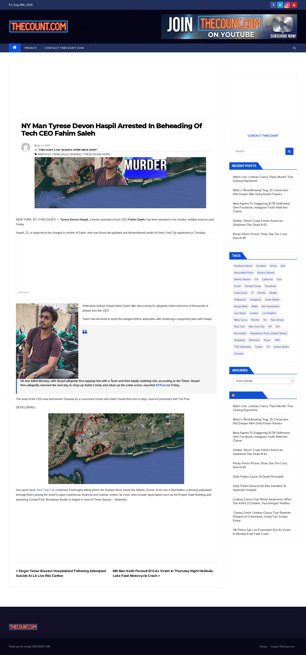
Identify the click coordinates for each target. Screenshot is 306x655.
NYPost (161, 385)
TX (268, 346)
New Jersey (277, 319)
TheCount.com (248, 395)
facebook (270, 286)
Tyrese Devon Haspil (96, 154)
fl (252, 292)
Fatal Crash (240, 292)
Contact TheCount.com (64, 48)
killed (255, 306)
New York (239, 326)
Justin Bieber (272, 299)
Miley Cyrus (240, 319)
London (254, 313)
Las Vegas (240, 313)
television (254, 340)
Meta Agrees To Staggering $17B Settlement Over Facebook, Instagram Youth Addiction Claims (261, 207)
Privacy (31, 48)
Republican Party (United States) (268, 333)
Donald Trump (253, 286)
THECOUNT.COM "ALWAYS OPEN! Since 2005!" (68, 149)
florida (261, 292)
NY (270, 326)
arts (283, 265)
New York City (46, 489)
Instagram (255, 299)
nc (265, 319)
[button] (294, 47)
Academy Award (243, 265)
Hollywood (240, 299)
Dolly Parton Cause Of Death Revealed (258, 476)
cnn (279, 279)
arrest (273, 265)
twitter (258, 346)
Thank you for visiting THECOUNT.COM (29, 646)
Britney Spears (242, 279)
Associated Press (243, 272)
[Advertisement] (116, 91)
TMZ (277, 340)
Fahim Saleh (60, 154)
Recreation (240, 333)
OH (278, 326)
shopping (239, 340)
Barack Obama (265, 272)
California (267, 279)
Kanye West (241, 306)
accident (261, 265)
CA (256, 279)
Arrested (44, 154)
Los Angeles (269, 313)
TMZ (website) (242, 346)
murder (75, 154)
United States (281, 346)
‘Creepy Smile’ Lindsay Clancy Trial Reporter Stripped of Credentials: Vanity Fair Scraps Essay (262, 516)
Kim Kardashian (270, 306)
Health (273, 292)
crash (237, 286)
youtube (238, 353)
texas (267, 340)
